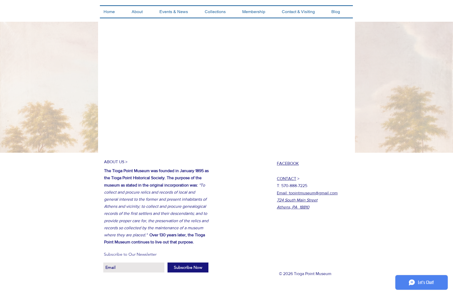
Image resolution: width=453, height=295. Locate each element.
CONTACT (286, 178)
